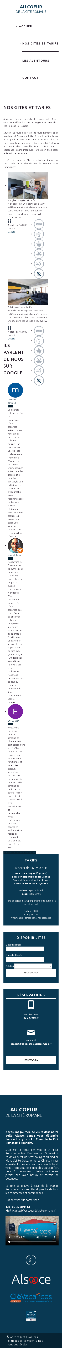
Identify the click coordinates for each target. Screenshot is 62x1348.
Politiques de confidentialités (25, 1340)
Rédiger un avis (28, 852)
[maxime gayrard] (15, 390)
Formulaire (31, 1060)
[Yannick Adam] (15, 545)
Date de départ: (14, 955)
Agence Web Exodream (24, 1337)
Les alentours (35, 60)
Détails (11, 232)
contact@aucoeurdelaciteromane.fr (31, 1044)
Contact (30, 77)
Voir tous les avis (11, 852)
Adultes (10, 966)
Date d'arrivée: (13, 944)
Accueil (26, 26)
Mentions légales (17, 1344)
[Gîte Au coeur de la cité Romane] (31, 9)
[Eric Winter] (15, 711)
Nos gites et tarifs (40, 43)
